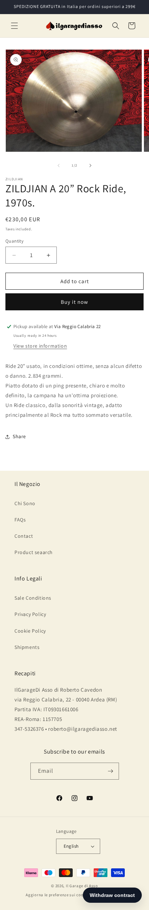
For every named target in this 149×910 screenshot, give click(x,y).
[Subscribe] (111, 771)
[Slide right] (90, 165)
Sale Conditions (32, 598)
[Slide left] (59, 165)
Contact (23, 536)
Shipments (26, 647)
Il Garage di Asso (82, 885)
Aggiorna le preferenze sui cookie (57, 894)
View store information (40, 346)
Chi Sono (24, 503)
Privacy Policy (30, 614)
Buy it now (74, 301)
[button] (14, 26)
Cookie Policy (30, 631)
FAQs (20, 519)
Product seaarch (33, 552)
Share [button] (19, 436)
